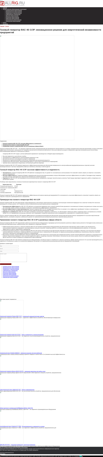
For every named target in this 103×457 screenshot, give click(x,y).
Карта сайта (2, 453)
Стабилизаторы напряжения (13, 14)
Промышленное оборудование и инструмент (15, 9)
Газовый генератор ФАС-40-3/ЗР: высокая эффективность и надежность (22, 143)
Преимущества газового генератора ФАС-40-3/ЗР (16, 145)
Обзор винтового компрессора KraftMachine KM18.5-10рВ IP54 (16, 408)
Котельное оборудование (12, 17)
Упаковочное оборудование (13, 21)
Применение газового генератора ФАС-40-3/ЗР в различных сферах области (23, 146)
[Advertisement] (42, 289)
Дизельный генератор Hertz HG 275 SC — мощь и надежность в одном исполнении (22, 334)
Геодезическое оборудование (13, 20)
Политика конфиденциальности (7, 452)
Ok (80, 456)
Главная (5, 8)
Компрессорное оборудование (14, 10)
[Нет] (82, 456)
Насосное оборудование (12, 16)
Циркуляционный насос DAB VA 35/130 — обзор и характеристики (17, 389)
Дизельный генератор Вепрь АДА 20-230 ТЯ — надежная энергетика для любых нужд (22, 371)
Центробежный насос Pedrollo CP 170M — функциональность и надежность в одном (22, 426)
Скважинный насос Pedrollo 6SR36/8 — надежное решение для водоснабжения (21, 353)
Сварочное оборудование (12, 18)
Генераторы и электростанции (14, 13)
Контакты (5, 24)
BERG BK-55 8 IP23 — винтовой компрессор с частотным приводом (17, 444)
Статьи (4, 22)
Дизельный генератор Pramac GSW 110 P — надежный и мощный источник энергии (22, 316)
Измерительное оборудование (14, 12)
